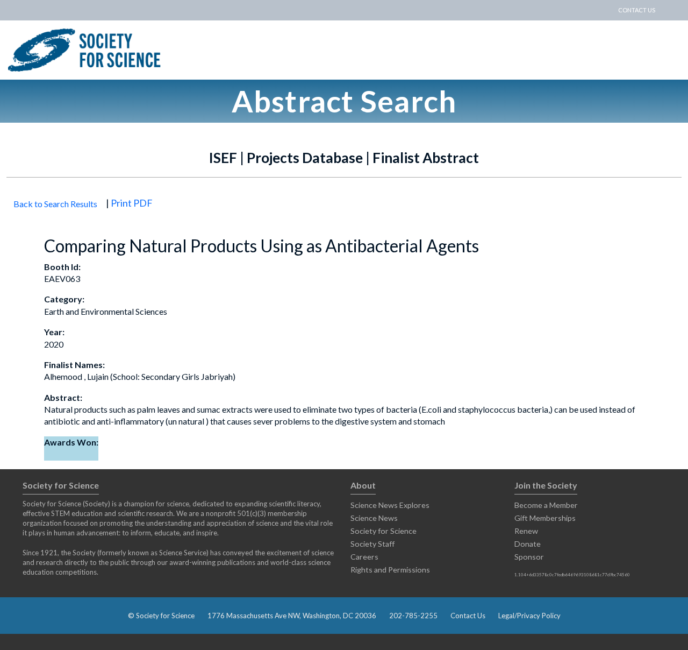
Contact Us (467, 615)
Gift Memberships (545, 517)
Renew (526, 530)
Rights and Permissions (390, 569)
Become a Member (546, 505)
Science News (374, 517)
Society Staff (372, 543)
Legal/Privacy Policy (529, 615)
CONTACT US (636, 9)
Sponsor (529, 556)
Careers (364, 556)
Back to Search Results (55, 204)
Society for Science (383, 530)
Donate (527, 543)
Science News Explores (389, 505)
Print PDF (132, 203)
